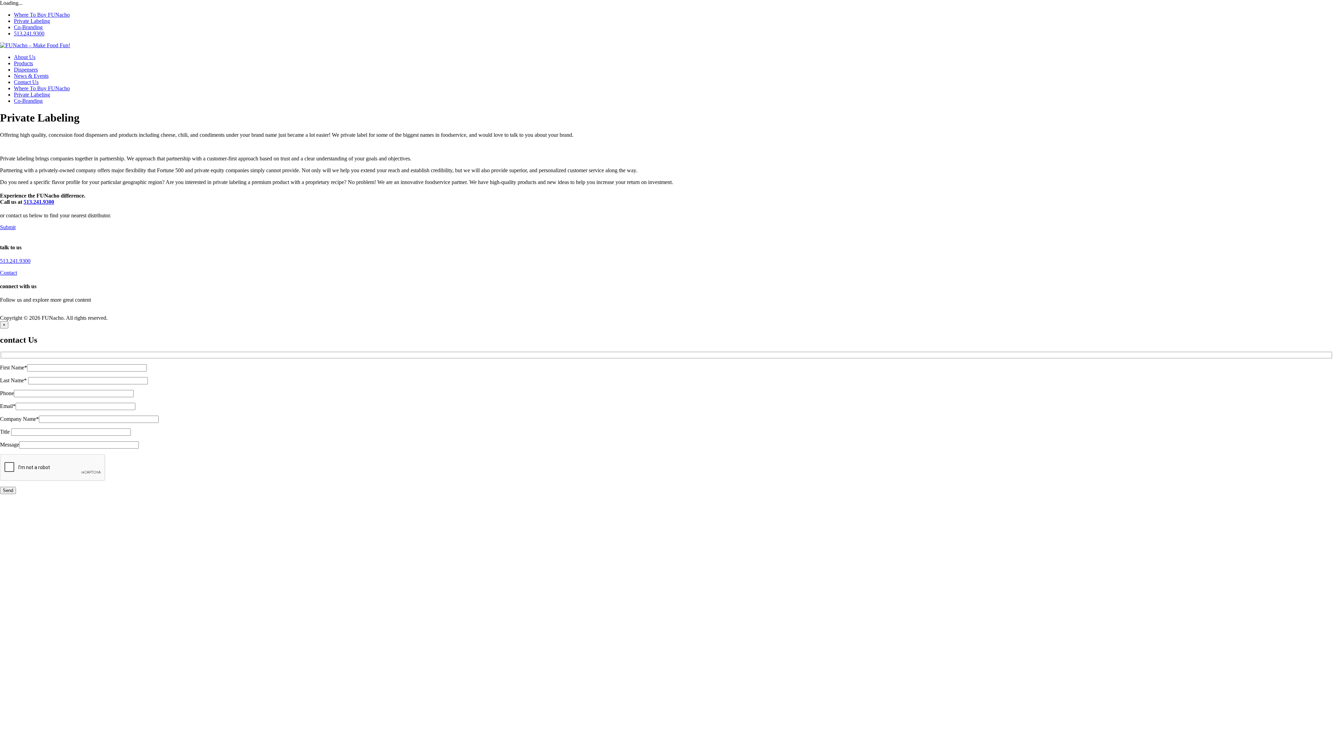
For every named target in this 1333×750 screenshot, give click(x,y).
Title (5, 432)
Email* (8, 406)
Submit (8, 227)
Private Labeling (32, 21)
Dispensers (26, 70)
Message (9, 445)
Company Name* (19, 419)
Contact (8, 273)
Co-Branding (28, 27)
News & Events (31, 76)
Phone (7, 393)
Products (23, 63)
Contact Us (26, 82)
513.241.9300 (29, 33)
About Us (24, 57)
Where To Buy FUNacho (42, 15)
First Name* (13, 367)
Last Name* (14, 380)
